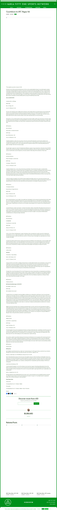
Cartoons (37, 7)
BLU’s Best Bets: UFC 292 (12, 493)
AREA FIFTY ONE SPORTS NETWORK (28, 4)
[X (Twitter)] (26, 502)
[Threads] (29, 502)
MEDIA (44, 7)
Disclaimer (52, 504)
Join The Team (51, 500)
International (28, 7)
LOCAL (11, 7)
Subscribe (36, 403)
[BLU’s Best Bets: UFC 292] (13, 458)
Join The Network (50, 502)
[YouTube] (32, 502)
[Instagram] (27, 502)
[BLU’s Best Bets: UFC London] (44, 458)
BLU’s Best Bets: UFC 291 (27, 493)
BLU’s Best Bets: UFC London (44, 493)
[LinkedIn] (30, 502)
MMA (15, 14)
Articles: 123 (28, 416)
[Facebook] (24, 502)
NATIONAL (19, 7)
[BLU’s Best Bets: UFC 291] (29, 458)
